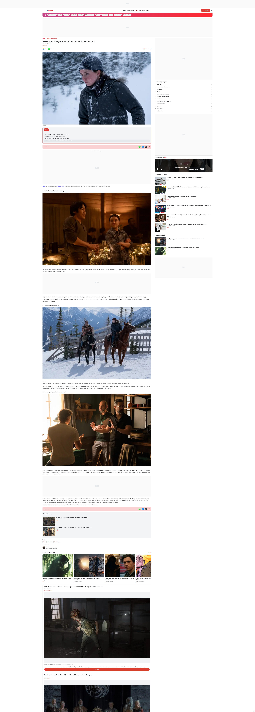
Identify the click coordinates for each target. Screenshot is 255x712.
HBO (43, 186)
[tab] (47, 129)
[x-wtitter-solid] (146, 147)
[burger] (211, 10)
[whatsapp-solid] (139, 147)
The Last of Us (60, 186)
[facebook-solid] (143, 147)
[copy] (149, 147)
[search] (199, 10)
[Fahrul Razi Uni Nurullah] (43, 547)
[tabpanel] (97, 138)
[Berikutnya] (151, 562)
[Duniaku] (49, 10)
